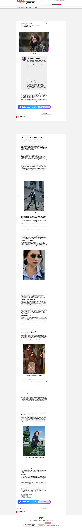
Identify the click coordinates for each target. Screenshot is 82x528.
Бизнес (36, 7)
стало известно (40, 99)
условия (26, 524)
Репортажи (18, 7)
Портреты (22, 135)
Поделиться (30, 23)
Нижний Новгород (56, 0)
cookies (33, 525)
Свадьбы (33, 7)
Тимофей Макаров (20, 508)
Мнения (30, 7)
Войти (17, 0)
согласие (30, 524)
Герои (27, 7)
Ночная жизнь (23, 7)
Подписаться (25, 23)
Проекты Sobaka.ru (62, 0)
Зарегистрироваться (21, 0)
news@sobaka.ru (49, 526)
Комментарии (45, 113)
